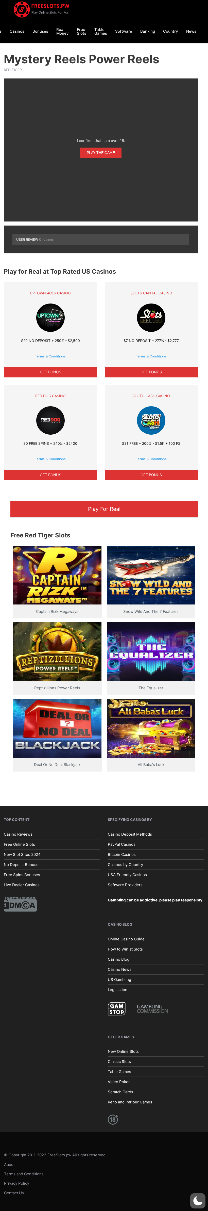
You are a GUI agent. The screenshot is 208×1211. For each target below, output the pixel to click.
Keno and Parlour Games (130, 1102)
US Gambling (119, 979)
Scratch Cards (120, 1091)
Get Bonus (50, 372)
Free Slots (81, 31)
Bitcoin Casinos (122, 854)
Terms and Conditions (24, 1174)
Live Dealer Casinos (22, 884)
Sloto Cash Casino (151, 396)
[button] (197, 1200)
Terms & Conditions (50, 356)
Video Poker (119, 1081)
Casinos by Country (125, 864)
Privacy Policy (16, 1183)
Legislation (117, 989)
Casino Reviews (18, 834)
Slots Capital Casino (151, 293)
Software (123, 31)
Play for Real (104, 509)
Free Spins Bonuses (22, 874)
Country (170, 31)
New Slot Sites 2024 (22, 854)
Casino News (119, 969)
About (9, 1164)
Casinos (17, 31)
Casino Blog (118, 959)
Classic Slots (119, 1061)
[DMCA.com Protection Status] (20, 904)
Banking (147, 31)
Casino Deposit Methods (130, 834)
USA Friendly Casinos (127, 874)
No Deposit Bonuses (22, 864)
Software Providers (125, 884)
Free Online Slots (19, 844)
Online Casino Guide (126, 939)
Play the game (101, 153)
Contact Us (14, 1192)
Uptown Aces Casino (50, 293)
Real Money (62, 31)
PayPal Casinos (121, 844)
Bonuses (40, 31)
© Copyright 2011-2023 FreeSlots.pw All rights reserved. (55, 1155)
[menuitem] (17, 31)
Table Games (100, 31)
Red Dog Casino (50, 396)
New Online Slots (123, 1051)
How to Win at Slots (125, 949)
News (191, 31)
